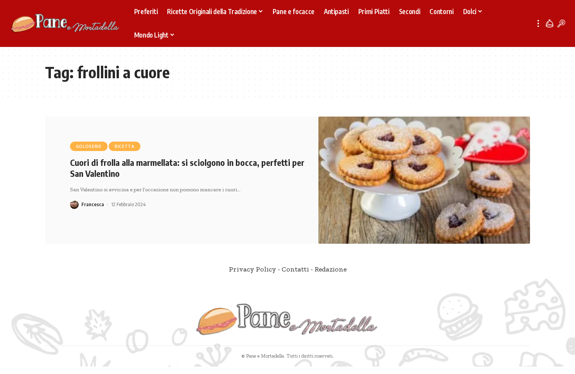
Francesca (92, 204)
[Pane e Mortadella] (65, 23)
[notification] (549, 23)
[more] (538, 23)
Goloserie (89, 146)
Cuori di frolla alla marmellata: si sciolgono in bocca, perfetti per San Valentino (187, 168)
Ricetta (125, 146)
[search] (561, 23)
